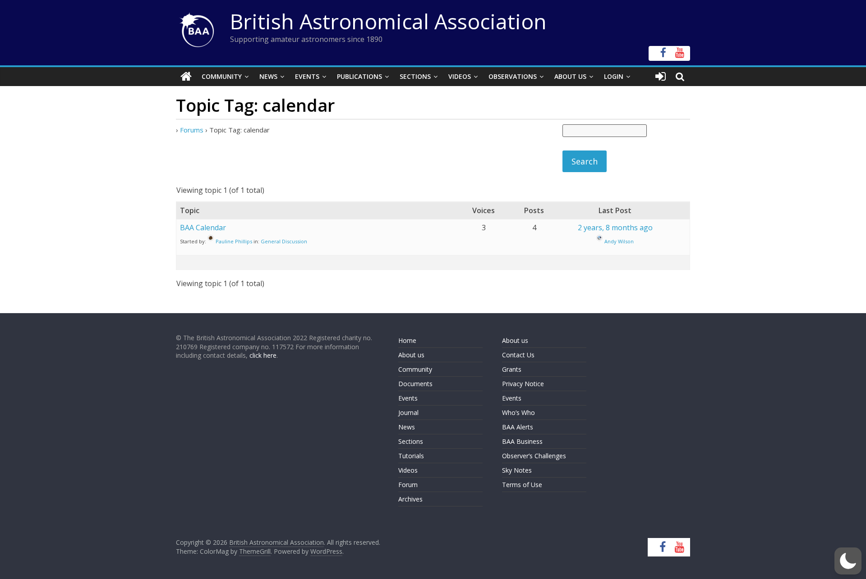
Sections (415, 76)
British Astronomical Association (388, 21)
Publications (359, 76)
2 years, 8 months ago (615, 228)
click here (262, 355)
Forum (408, 484)
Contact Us (518, 355)
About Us (570, 76)
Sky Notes (517, 470)
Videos (459, 76)
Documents (415, 383)
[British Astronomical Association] (186, 76)
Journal (408, 412)
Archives (410, 499)
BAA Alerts (517, 427)
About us (411, 355)
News (268, 76)
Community (222, 76)
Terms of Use (522, 484)
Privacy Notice (523, 383)
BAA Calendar (203, 228)
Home (407, 340)
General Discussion (284, 241)
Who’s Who (518, 412)
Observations (512, 76)
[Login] (660, 76)
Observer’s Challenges (534, 455)
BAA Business (522, 441)
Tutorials (411, 455)
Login (613, 76)
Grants (511, 369)
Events (307, 76)
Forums (191, 129)
